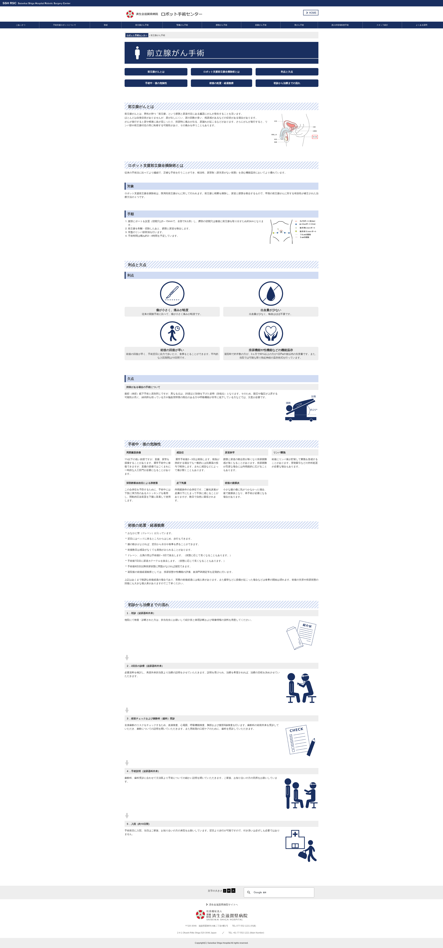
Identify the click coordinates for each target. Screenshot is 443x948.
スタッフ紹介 (382, 25)
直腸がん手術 (260, 25)
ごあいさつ (20, 25)
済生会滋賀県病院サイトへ (223, 904)
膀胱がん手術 (221, 25)
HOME (312, 12)
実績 (106, 25)
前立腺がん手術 (142, 25)
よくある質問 (421, 25)
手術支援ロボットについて (64, 25)
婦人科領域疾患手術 (340, 25)
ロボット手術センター (136, 35)
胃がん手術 (299, 25)
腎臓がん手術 (182, 25)
